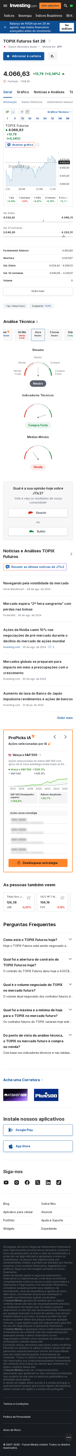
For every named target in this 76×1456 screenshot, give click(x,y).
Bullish (41, 531)
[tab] (21, 335)
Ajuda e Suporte (52, 1220)
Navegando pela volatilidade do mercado (36, 583)
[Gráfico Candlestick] (7, 112)
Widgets (8, 1228)
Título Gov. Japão (17, 896)
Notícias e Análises (49, 92)
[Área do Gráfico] (13, 112)
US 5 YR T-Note (49, 896)
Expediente (49, 1228)
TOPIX (47, 306)
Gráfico (23, 92)
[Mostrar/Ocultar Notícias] (27, 112)
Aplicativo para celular (18, 1212)
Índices (9, 15)
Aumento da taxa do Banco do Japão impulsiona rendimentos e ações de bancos (38, 696)
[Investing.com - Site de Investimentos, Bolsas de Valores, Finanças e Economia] (23, 5)
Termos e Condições (16, 1403)
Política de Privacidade (17, 1416)
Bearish (41, 512)
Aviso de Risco (12, 1429)
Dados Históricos (32, 102)
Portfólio (9, 1220)
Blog (6, 1203)
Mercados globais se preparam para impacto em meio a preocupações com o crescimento (35, 667)
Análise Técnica (19, 321)
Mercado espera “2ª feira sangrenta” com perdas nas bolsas (37, 606)
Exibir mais (38, 291)
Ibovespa (25, 15)
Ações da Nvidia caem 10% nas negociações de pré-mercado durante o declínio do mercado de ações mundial (35, 635)
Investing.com (11, 647)
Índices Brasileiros (49, 15)
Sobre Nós (48, 1203)
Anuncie (46, 1212)
